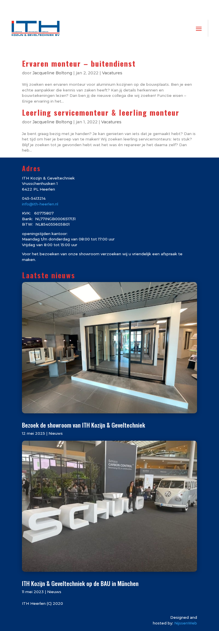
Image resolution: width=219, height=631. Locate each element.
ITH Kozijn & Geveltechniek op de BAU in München (80, 583)
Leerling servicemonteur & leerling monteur (100, 112)
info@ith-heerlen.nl (40, 204)
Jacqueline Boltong (52, 72)
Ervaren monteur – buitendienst (79, 63)
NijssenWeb (185, 623)
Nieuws (55, 433)
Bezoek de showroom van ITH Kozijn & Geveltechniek (83, 424)
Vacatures (112, 72)
